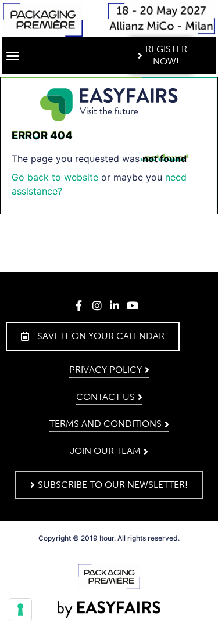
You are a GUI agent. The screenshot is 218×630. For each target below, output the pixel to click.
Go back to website (55, 177)
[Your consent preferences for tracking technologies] (20, 610)
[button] (12, 55)
